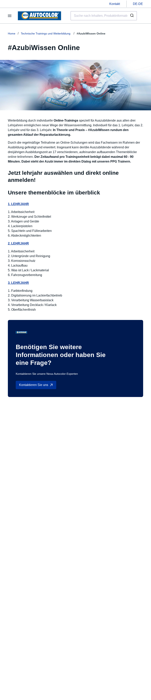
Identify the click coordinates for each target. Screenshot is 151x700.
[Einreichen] (132, 15)
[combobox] (104, 15)
